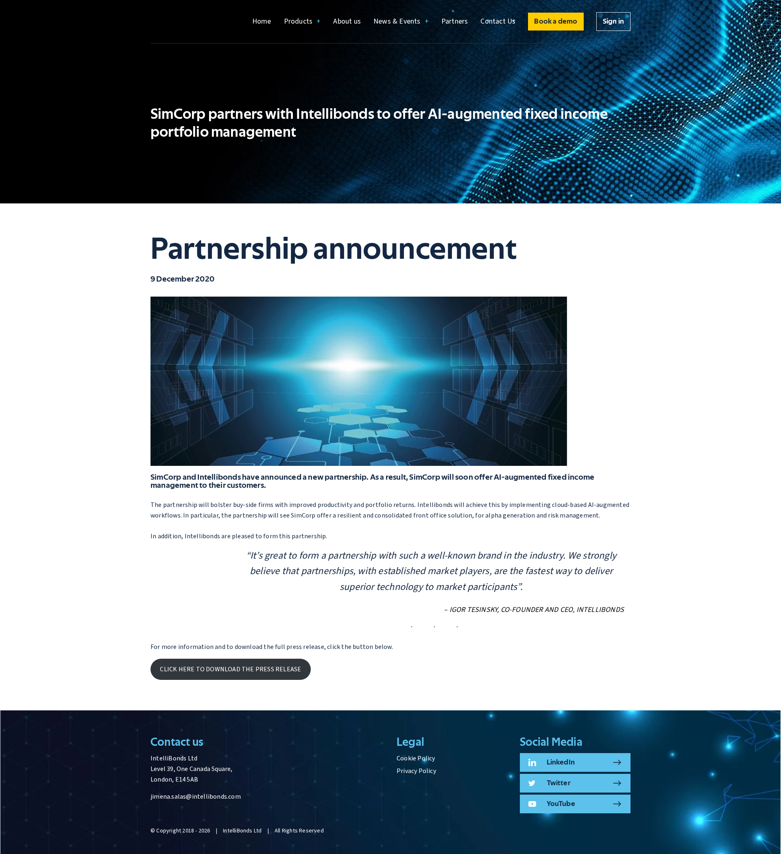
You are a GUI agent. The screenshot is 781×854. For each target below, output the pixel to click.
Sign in (613, 21)
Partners (454, 21)
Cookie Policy (416, 758)
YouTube (561, 804)
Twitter (559, 783)
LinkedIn (561, 762)
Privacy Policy (416, 771)
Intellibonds (218, 477)
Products (298, 21)
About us (347, 21)
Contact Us (497, 21)
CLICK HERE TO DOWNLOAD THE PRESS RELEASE (230, 669)
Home (261, 21)
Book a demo (555, 21)
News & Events (397, 21)
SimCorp (166, 477)
